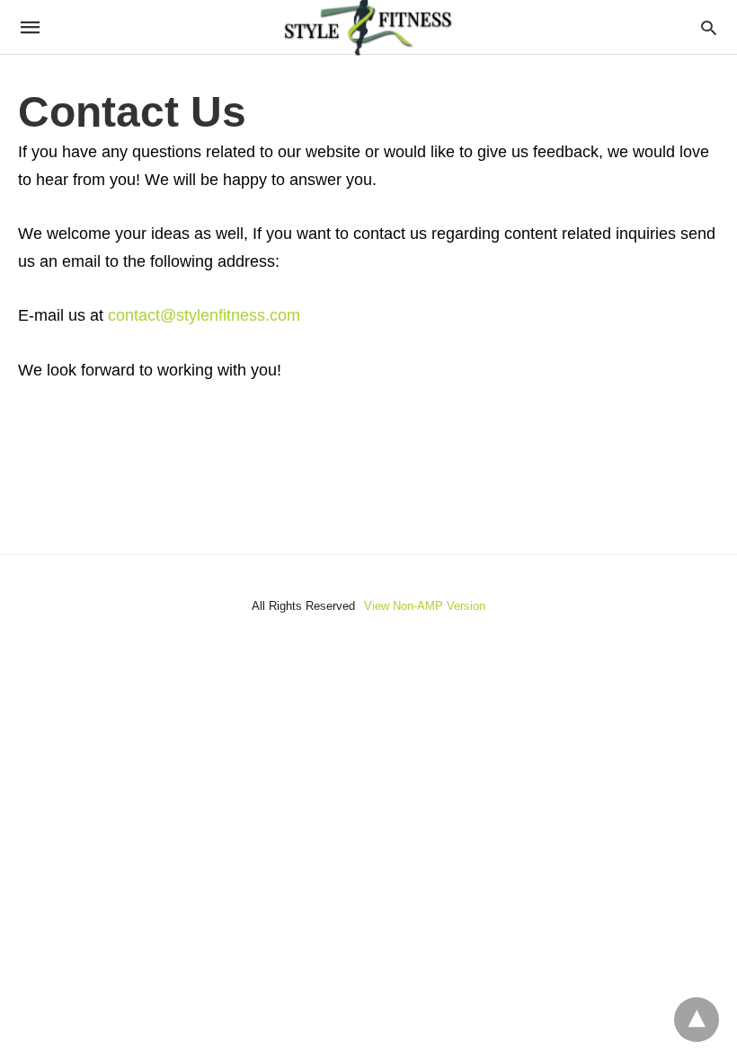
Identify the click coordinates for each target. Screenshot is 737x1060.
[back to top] (696, 1019)
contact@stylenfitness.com (204, 315)
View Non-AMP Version (424, 606)
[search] (708, 27)
